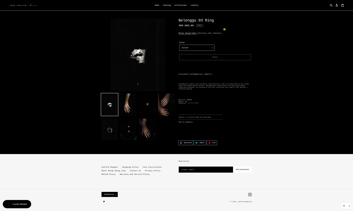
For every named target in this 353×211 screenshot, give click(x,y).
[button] (346, 206)
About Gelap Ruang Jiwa (113, 171)
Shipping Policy (130, 167)
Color (182, 42)
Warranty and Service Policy (135, 174)
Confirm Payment (109, 167)
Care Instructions (152, 167)
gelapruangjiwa (245, 201)
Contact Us (135, 171)
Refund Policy (108, 174)
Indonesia (109, 194)
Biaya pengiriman (188, 33)
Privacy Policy (152, 171)
